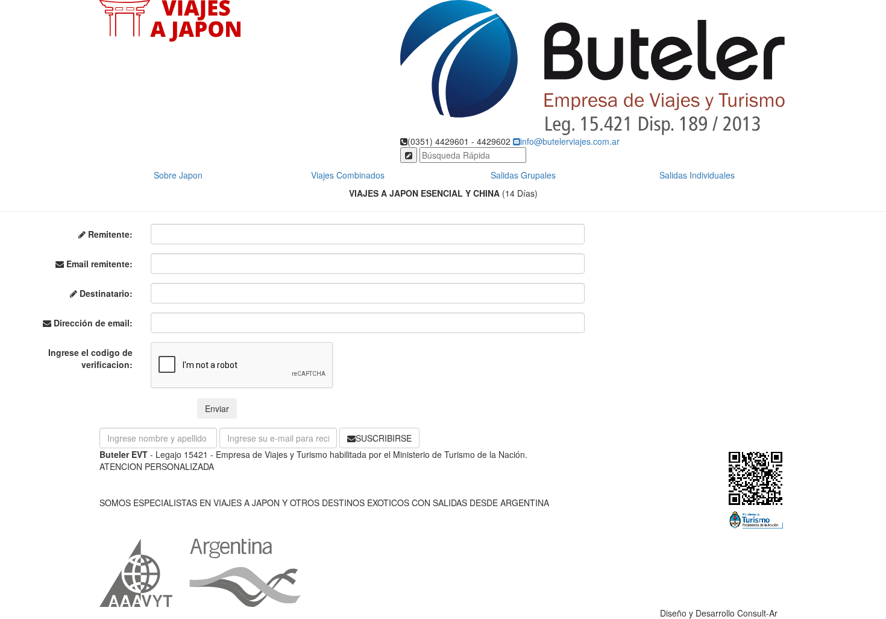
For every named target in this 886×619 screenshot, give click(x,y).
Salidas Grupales (523, 175)
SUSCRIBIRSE (384, 438)
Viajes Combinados (348, 175)
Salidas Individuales (697, 175)
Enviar (217, 408)
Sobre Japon (178, 175)
